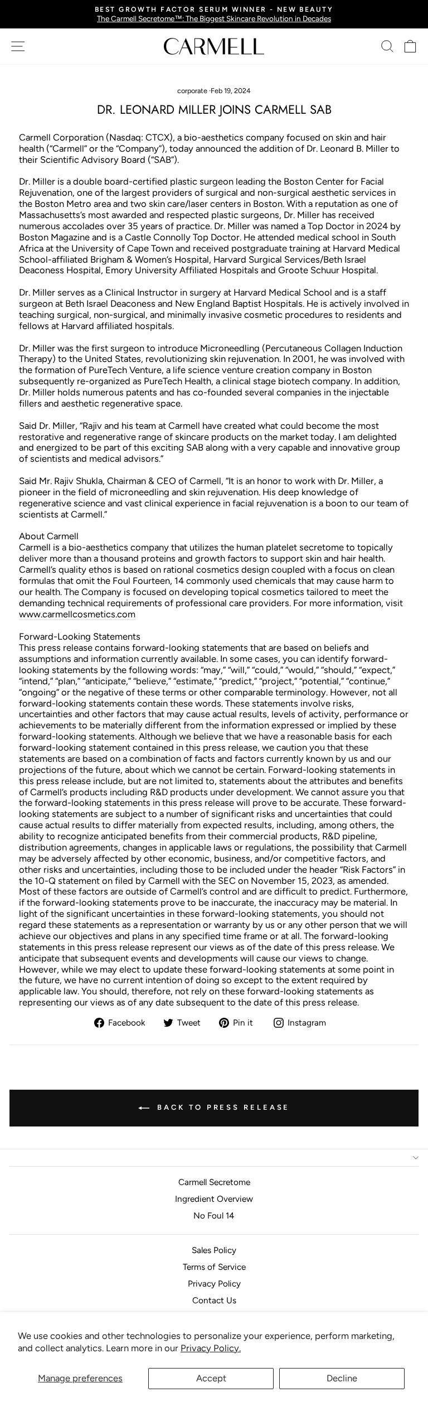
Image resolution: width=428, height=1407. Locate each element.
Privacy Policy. (211, 1347)
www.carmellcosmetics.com (77, 614)
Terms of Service (214, 1266)
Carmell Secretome (214, 1182)
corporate (192, 90)
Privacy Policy (214, 1283)
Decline (342, 1378)
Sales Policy (214, 1250)
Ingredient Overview (214, 1198)
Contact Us (214, 1300)
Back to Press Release (222, 1107)
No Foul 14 (214, 1215)
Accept (211, 1378)
